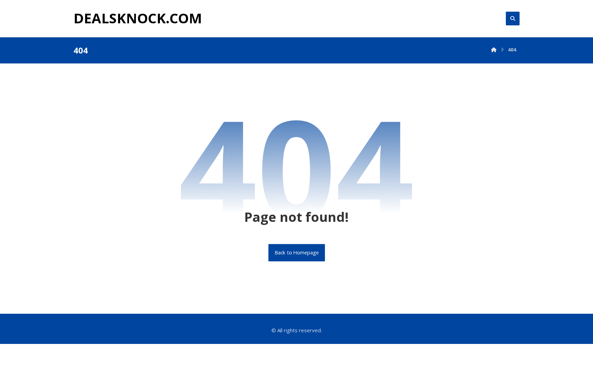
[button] (513, 18)
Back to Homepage (297, 252)
